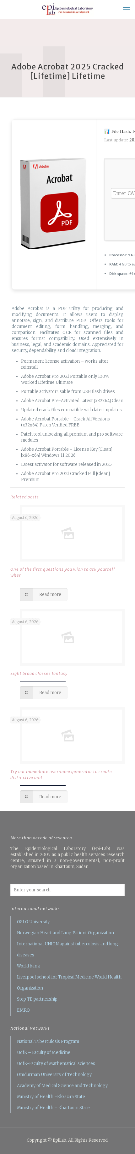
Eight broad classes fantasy (39, 673)
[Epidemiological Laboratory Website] (67, 9)
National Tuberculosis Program (48, 1041)
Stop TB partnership (37, 999)
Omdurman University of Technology (54, 1074)
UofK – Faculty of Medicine (43, 1052)
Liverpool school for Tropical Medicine (55, 977)
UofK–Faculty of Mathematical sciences (56, 1063)
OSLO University (33, 922)
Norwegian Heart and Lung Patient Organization (65, 933)
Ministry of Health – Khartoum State (53, 1107)
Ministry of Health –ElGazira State (51, 1096)
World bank (28, 966)
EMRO (23, 1010)
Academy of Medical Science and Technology (62, 1085)
